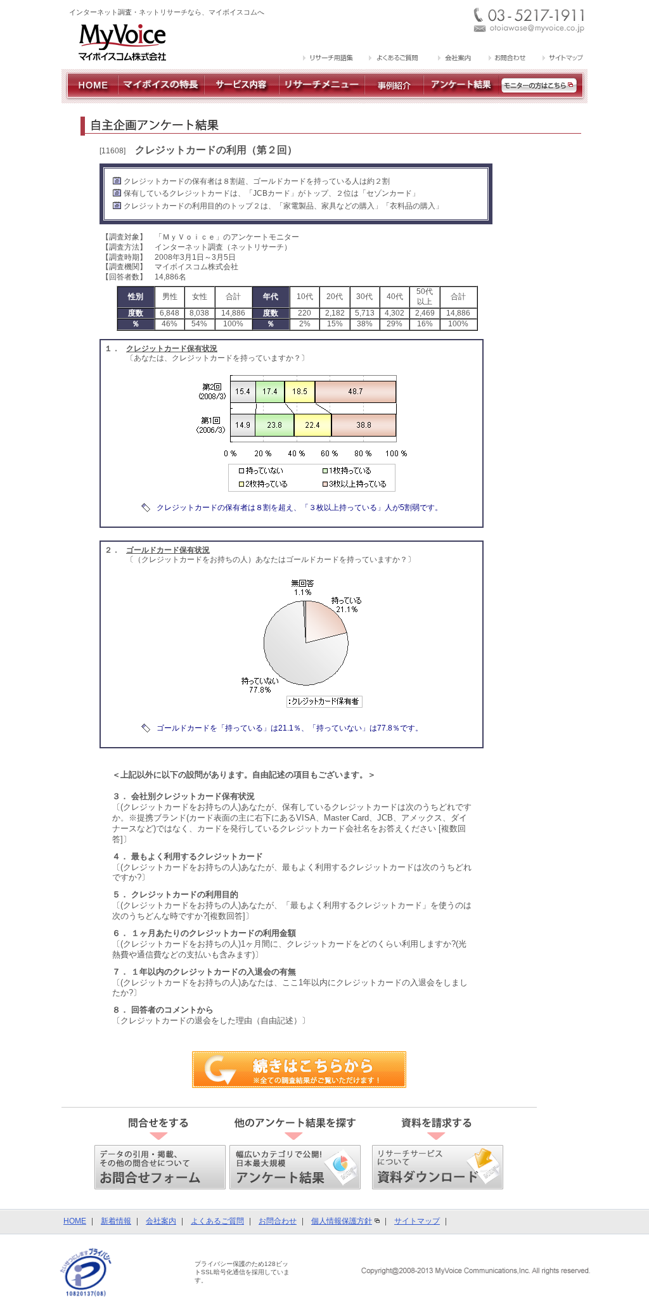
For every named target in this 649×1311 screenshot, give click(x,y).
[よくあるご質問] (394, 58)
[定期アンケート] (461, 98)
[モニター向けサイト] (543, 98)
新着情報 (116, 1221)
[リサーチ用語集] (328, 58)
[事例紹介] (393, 98)
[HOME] (89, 98)
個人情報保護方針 (341, 1221)
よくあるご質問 (217, 1221)
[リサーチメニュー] (321, 98)
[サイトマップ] (561, 58)
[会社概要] (453, 58)
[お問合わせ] (506, 58)
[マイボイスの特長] (161, 98)
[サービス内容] (241, 98)
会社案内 (161, 1221)
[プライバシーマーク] (85, 1272)
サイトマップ (417, 1221)
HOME (74, 1221)
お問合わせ (278, 1221)
